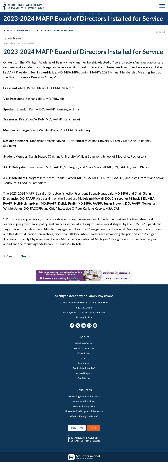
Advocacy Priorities (84, 401)
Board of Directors (84, 348)
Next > (25, 256)
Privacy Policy (84, 317)
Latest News (12, 38)
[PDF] (157, 32)
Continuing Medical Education (84, 396)
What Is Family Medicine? (84, 416)
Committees (84, 353)
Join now (77, 427)
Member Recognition (84, 406)
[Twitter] (77, 325)
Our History (84, 378)
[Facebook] (72, 325)
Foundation (84, 363)
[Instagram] (89, 325)
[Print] (160, 32)
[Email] (163, 32)
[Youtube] (95, 325)
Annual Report (84, 373)
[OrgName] (23, 6)
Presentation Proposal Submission (84, 411)
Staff (84, 358)
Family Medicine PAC (84, 368)
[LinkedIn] (83, 325)
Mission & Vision (84, 343)
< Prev (7, 256)
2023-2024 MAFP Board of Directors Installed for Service (38, 30)
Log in (93, 427)
